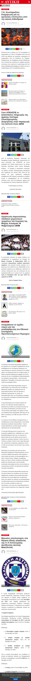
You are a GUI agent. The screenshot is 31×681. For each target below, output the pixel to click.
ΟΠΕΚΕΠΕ (17, 193)
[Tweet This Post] (10, 48)
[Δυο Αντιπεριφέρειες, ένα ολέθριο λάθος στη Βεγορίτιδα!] (4, 511)
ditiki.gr (8, 72)
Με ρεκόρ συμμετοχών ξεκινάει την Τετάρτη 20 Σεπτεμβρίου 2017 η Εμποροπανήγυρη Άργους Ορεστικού (17, 92)
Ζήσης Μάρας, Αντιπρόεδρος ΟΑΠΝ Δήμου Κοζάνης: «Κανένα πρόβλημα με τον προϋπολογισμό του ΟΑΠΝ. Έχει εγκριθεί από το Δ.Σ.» (18, 297)
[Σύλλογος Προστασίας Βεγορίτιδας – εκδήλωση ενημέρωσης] (4, 519)
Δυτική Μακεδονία (13, 22)
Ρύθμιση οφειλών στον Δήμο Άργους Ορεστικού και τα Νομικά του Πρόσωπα (18, 100)
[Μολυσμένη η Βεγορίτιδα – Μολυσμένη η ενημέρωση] (4, 527)
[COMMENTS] (24, 48)
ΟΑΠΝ (16, 284)
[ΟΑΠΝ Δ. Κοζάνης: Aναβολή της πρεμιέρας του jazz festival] (4, 306)
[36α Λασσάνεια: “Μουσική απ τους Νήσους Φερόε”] (4, 314)
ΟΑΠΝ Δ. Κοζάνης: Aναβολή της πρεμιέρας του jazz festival (16, 304)
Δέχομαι (15, 679)
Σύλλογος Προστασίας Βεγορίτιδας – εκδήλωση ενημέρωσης (17, 517)
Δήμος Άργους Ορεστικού (17, 72)
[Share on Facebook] (7, 48)
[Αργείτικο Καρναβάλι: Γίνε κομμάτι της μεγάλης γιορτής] (4, 85)
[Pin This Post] (17, 48)
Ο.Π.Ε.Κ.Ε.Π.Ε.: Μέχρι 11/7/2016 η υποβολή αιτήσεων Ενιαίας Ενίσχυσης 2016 (10, 205)
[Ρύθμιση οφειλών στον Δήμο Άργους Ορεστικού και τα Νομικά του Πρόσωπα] (4, 102)
